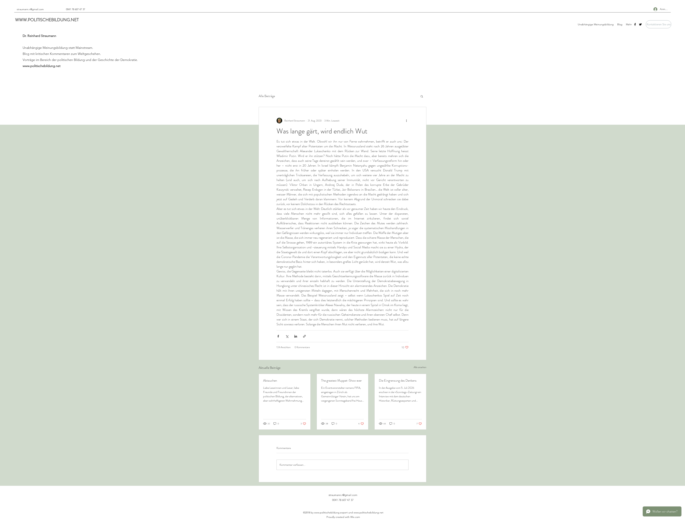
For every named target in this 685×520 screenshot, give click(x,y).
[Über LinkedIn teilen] (295, 336)
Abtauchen (270, 380)
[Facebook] (635, 24)
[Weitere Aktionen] (406, 120)
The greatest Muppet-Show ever (341, 380)
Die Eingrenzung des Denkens (398, 380)
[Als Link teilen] (304, 336)
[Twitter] (640, 24)
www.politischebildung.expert (331, 512)
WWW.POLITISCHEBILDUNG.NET (47, 20)
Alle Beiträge (267, 96)
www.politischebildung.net (41, 66)
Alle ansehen (420, 367)
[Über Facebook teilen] (278, 336)
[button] (658, 24)
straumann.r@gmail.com (30, 9)
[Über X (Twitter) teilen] (287, 336)
